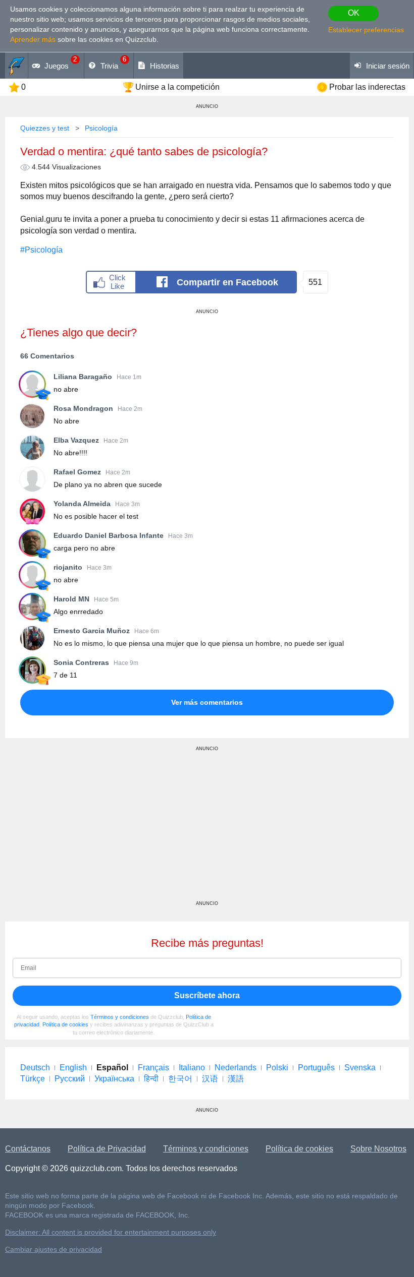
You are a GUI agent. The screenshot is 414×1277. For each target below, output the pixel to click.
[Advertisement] (207, 829)
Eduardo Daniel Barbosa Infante (109, 535)
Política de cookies (65, 1024)
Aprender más (33, 39)
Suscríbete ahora (207, 995)
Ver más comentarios (207, 702)
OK (353, 13)
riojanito (68, 567)
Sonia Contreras (81, 662)
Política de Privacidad (107, 1148)
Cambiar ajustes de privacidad (53, 1249)
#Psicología (41, 250)
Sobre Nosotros (378, 1148)
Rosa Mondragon (83, 408)
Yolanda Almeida (82, 504)
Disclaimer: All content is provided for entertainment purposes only (110, 1232)
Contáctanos (27, 1148)
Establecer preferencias (366, 30)
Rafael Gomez (77, 472)
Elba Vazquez (76, 440)
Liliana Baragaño (83, 377)
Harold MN (71, 599)
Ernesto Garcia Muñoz (92, 631)
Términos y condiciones (119, 1017)
